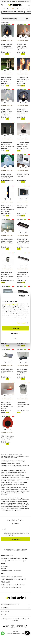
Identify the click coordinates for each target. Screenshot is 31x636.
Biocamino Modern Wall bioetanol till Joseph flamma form (7, 46)
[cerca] (2, 5)
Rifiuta (15, 339)
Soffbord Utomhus (16, 587)
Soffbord (3, 568)
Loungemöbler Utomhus (18, 584)
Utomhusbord (17, 570)
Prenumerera (16, 539)
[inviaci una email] (3, 9)
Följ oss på (5, 614)
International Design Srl (10, 604)
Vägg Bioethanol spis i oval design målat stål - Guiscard (7, 438)
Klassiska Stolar (5, 576)
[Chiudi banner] (28, 295)
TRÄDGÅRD (5, 582)
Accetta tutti (15, 328)
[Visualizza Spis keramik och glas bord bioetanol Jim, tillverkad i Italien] (21, 136)
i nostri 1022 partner (11, 304)
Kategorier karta (17, 618)
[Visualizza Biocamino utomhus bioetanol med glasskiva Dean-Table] (5, 136)
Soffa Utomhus (6, 587)
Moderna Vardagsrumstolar (9, 579)
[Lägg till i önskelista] (10, 37)
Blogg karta (25, 618)
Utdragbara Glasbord (8, 560)
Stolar (3, 574)
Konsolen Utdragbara (20, 560)
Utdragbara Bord (7, 555)
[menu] (29, 5)
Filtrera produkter (10, 18)
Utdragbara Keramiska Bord (9, 558)
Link (14, 535)
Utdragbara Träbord (22, 558)
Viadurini (4, 608)
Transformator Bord (6, 570)
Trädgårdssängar (6, 584)
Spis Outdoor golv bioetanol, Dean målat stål (6, 79)
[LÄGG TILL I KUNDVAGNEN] (5, 37)
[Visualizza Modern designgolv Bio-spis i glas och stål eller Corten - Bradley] (21, 362)
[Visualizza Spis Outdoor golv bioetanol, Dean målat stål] (5, 71)
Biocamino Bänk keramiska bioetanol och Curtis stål (7, 176)
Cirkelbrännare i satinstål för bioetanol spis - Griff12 (23, 404)
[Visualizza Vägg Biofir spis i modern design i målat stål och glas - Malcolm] (5, 396)
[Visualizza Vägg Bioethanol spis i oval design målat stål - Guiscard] (5, 429)
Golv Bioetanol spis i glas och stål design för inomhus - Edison (7, 241)
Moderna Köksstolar (16, 576)
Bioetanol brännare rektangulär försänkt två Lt (7, 371)
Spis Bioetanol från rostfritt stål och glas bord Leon (23, 79)
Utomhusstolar (22, 579)
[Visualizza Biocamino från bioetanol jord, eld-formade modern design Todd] (5, 102)
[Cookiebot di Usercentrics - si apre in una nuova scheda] (18, 296)
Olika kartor (15, 620)
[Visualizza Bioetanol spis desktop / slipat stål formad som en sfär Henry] (21, 102)
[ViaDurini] (15, 5)
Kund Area (5, 611)
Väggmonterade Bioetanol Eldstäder (13, 11)
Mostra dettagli (21, 323)
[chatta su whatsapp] (3, 633)
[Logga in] (18, 9)
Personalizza (14, 333)
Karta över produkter (7, 618)
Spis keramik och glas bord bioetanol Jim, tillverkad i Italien (23, 144)
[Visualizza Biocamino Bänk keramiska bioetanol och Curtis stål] (5, 167)
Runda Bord (4, 566)
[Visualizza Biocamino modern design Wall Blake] (21, 199)
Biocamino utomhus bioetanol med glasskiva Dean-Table (7, 144)
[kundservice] (8, 9)
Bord (3, 564)
